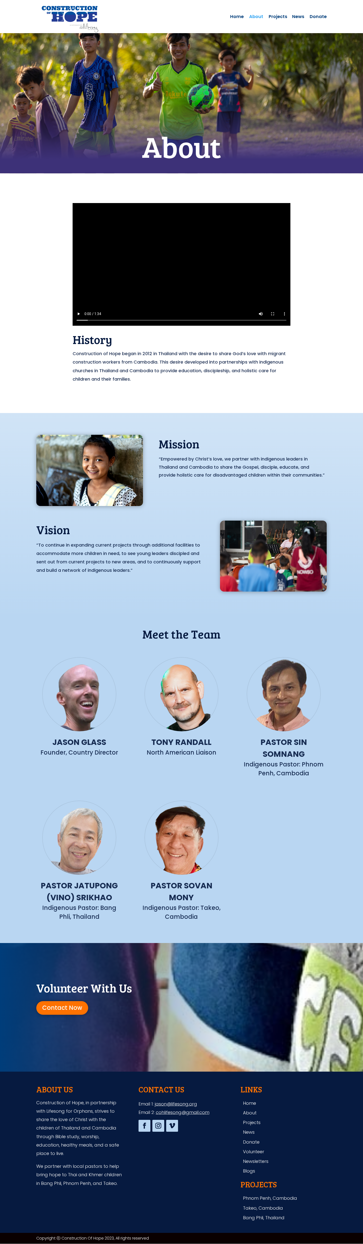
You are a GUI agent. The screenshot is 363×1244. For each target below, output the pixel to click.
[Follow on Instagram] (158, 1126)
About (256, 17)
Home (237, 17)
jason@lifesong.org (176, 1104)
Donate (318, 17)
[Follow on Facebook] (144, 1126)
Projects (278, 17)
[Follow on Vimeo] (172, 1126)
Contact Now (62, 1008)
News (298, 17)
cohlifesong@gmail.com (182, 1112)
